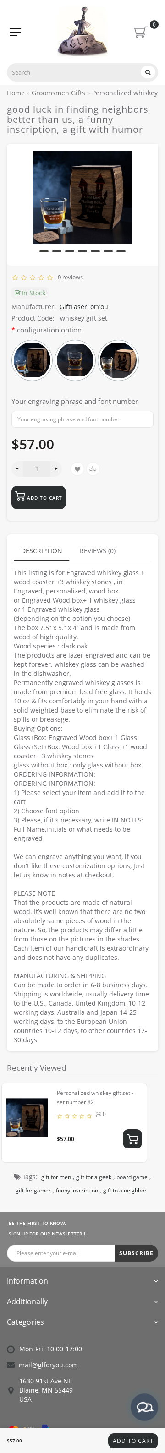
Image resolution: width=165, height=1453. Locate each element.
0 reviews (69, 277)
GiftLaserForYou (84, 306)
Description (41, 550)
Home (16, 92)
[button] (44, 251)
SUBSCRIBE (136, 1253)
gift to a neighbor (125, 1190)
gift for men (56, 1177)
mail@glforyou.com (48, 1364)
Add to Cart (133, 1441)
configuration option (49, 329)
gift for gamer (33, 1190)
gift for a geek (93, 1177)
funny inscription (77, 1190)
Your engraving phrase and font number (74, 401)
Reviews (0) (98, 550)
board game (132, 1177)
